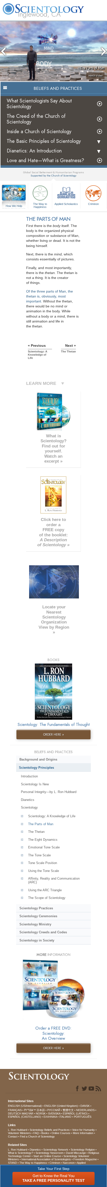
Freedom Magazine (85, 1159)
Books (45, 1133)
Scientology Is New (35, 784)
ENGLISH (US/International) (25, 1105)
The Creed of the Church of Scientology (36, 119)
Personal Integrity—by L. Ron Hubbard (48, 792)
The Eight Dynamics (42, 839)
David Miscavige (76, 1152)
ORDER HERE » (53, 734)
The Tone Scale (39, 855)
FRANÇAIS (15, 1110)
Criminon (93, 203)
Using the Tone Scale (43, 871)
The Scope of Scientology (46, 898)
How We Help (14, 206)
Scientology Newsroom (49, 1152)
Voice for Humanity (83, 1129)
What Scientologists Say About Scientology (39, 103)
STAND (12, 1162)
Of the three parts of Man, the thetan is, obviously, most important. (49, 296)
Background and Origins (38, 759)
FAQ (36, 1133)
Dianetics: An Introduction (34, 150)
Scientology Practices (36, 908)
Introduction (29, 776)
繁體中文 (68, 1110)
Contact (12, 1136)
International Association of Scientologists (46, 1159)
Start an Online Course (47, 1156)
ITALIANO (65, 1116)
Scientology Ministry (35, 924)
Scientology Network (55, 1149)
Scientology (29, 807)
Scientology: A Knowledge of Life (51, 816)
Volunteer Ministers (19, 1133)
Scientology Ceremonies (38, 916)
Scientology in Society (36, 940)
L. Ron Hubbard (17, 1129)
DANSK (85, 1105)
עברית (28, 1110)
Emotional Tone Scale (44, 847)
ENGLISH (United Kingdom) (61, 1105)
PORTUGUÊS (82, 1116)
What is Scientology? (20, 1152)
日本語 (41, 1110)
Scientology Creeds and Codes (43, 932)
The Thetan (36, 832)
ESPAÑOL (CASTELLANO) (24, 1116)
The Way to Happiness (40, 205)
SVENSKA (54, 1113)
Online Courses (61, 1133)
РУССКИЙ (53, 1110)
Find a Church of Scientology (37, 1136)
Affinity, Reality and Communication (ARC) (54, 880)
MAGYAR (27, 1113)
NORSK (41, 1113)
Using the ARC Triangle (45, 890)
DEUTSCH (14, 1113)
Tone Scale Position (42, 863)
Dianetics (27, 800)
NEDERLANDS (85, 1110)
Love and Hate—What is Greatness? (45, 160)
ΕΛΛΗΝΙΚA (50, 1116)
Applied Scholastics (66, 203)
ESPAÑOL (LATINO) (75, 1113)
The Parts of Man (40, 824)
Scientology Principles (36, 767)
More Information (83, 1133)
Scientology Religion (83, 1149)
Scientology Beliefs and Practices (50, 1129)
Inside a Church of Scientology (39, 131)
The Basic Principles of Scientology (44, 141)
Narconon (69, 1162)
